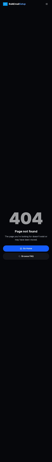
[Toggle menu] (46, 4)
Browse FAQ (27, 256)
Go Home (27, 248)
